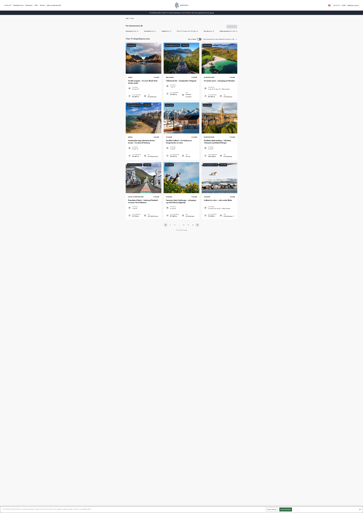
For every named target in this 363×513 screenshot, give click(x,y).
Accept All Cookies (285, 509)
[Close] (360, 509)
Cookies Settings (272, 509)
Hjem (127, 18)
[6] (197, 225)
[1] (166, 225)
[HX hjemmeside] (181, 5)
